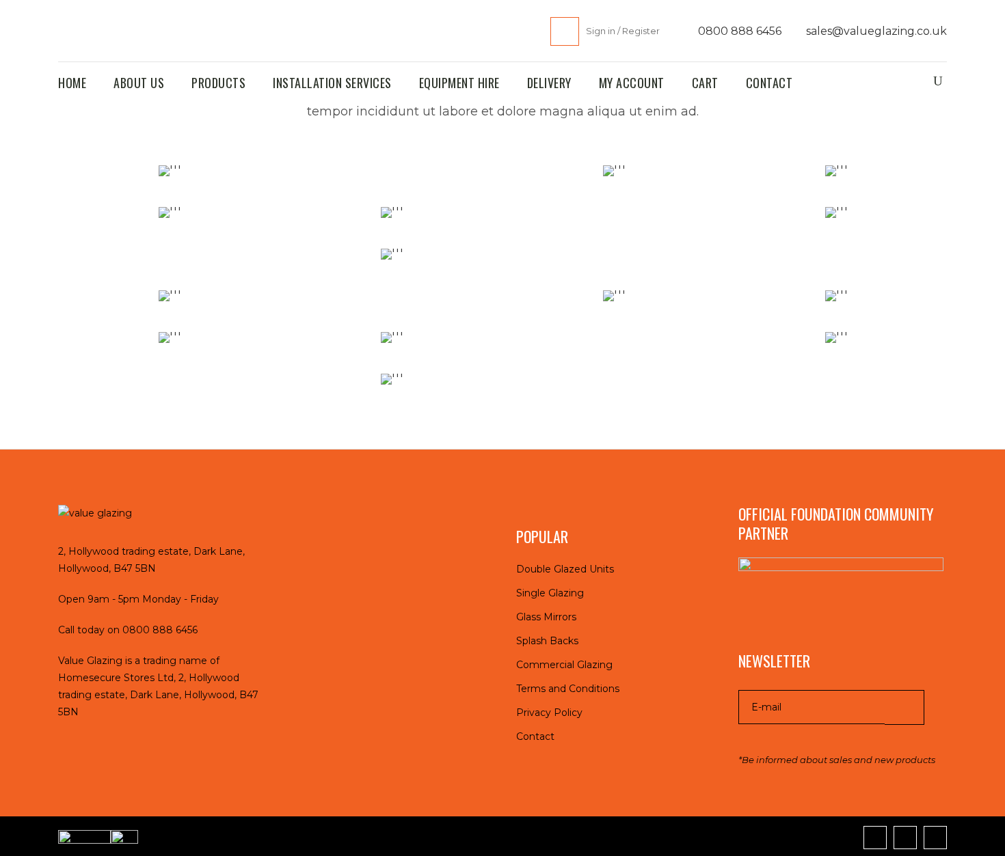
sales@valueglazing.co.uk (875, 31)
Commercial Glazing (564, 665)
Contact (535, 736)
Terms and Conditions (567, 688)
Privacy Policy (549, 712)
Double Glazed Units (565, 569)
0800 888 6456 (738, 31)
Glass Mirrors (546, 617)
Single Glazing (550, 593)
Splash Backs (547, 641)
